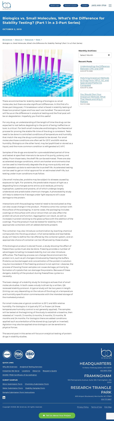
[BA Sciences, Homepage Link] (7, 5)
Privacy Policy (83, 407)
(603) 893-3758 (99, 5)
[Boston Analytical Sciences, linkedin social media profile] (4, 397)
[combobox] (95, 55)
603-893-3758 (105, 371)
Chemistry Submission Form (37, 384)
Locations (26, 371)
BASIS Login (55, 5)
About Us (36, 371)
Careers (85, 5)
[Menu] (110, 5)
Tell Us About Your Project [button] (58, 415)
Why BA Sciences (10, 367)
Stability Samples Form (35, 388)
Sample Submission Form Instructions (19, 392)
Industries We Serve (11, 371)
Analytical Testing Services (31, 367)
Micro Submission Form (12, 384)
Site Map (107, 407)
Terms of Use (96, 407)
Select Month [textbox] (86, 55)
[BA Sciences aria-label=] (106, 353)
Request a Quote (71, 5)
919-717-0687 (106, 399)
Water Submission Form (13, 388)
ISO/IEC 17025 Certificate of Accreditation (20, 375)
